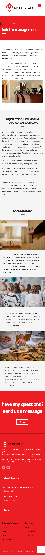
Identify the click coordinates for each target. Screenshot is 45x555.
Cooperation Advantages (10, 523)
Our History (5, 535)
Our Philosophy (30, 531)
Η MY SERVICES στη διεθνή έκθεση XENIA (17, 487)
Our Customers (7, 539)
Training (4, 527)
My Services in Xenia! (9, 497)
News (26, 519)
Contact (22, 422)
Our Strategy (29, 523)
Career (27, 527)
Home (4, 24)
